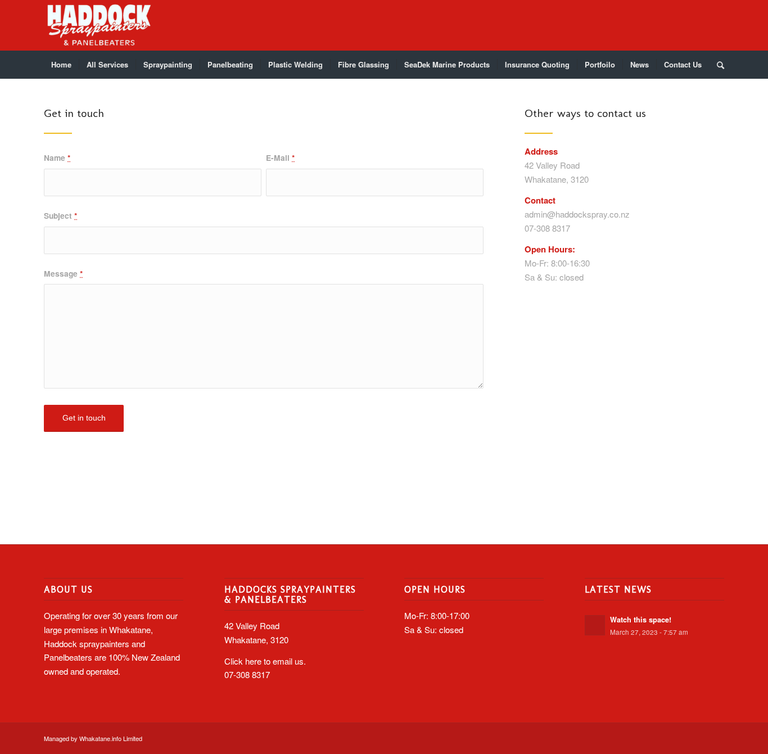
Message (63, 273)
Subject (60, 215)
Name (57, 157)
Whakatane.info (100, 738)
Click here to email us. (265, 661)
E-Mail (280, 157)
